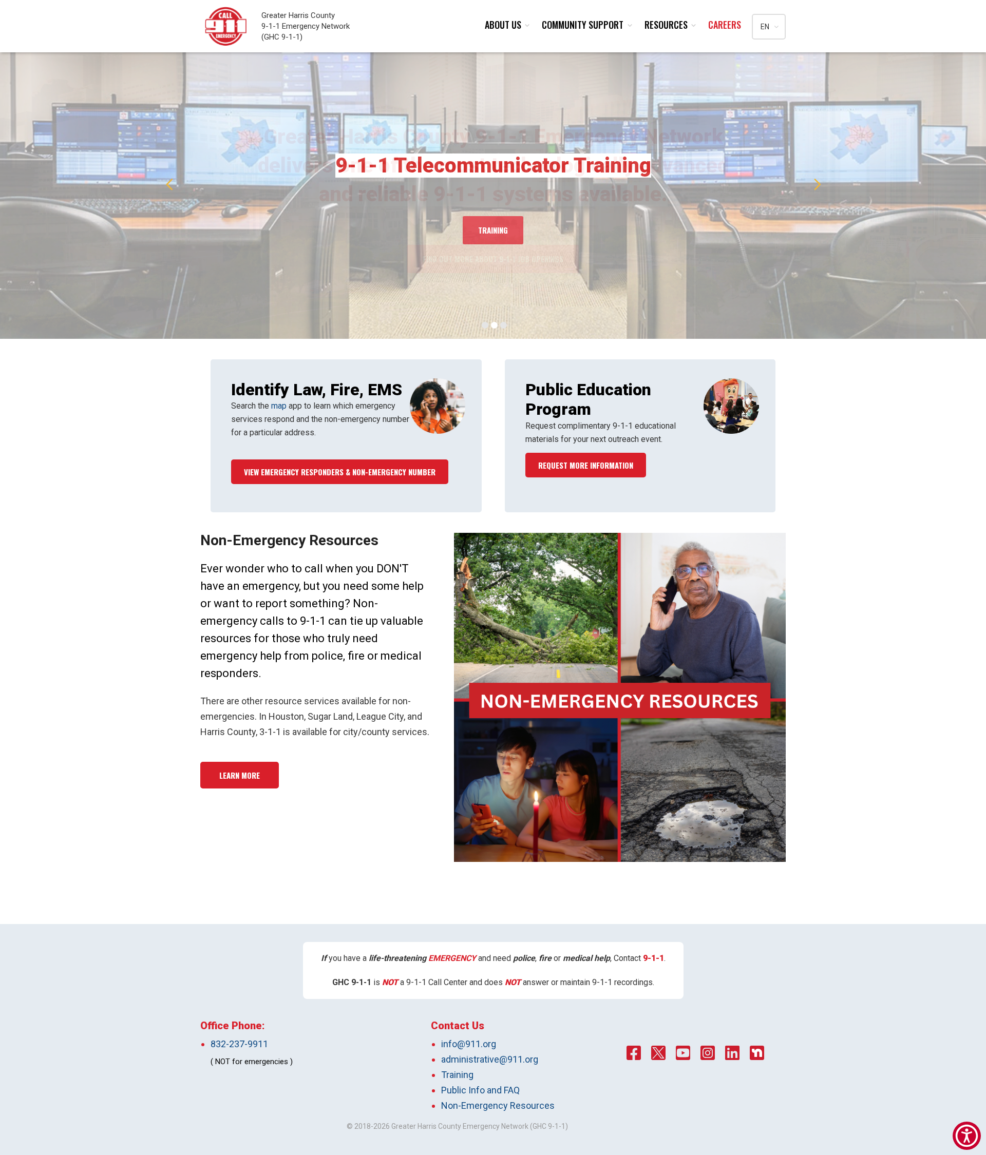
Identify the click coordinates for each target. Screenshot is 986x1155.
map (279, 406)
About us (503, 24)
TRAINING (493, 230)
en (765, 27)
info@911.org (468, 1043)
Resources (666, 24)
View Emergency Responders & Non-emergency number (339, 471)
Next (817, 185)
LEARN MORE (239, 775)
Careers (724, 24)
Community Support (582, 24)
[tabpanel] (493, 185)
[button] (967, 1136)
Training (457, 1074)
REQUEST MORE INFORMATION (585, 465)
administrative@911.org (489, 1059)
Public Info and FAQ (480, 1090)
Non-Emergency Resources (498, 1105)
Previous (169, 185)
